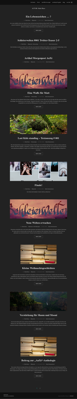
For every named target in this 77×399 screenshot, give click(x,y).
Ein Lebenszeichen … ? (38, 16)
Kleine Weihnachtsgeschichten (38, 268)
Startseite (33, 2)
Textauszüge (35, 44)
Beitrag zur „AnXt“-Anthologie (38, 360)
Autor (38, 2)
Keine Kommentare (49, 20)
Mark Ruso (28, 20)
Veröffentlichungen (46, 2)
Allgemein (34, 20)
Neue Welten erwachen (38, 222)
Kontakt (68, 2)
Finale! (38, 185)
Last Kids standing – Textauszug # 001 (38, 138)
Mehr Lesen (39, 30)
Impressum (6, 394)
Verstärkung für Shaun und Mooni (38, 315)
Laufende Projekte (56, 2)
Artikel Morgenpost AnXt (38, 58)
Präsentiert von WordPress (9, 395)
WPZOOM (71, 395)
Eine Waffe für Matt (38, 93)
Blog (64, 2)
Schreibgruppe (36, 226)
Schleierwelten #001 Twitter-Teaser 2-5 (38, 40)
